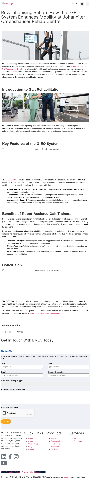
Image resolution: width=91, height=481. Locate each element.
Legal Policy (40, 472)
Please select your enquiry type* (12, 381)
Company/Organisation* (56, 372)
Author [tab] (20, 332)
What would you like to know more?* (14, 389)
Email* (50, 363)
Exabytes (67, 477)
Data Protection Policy (10, 472)
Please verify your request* (10, 407)
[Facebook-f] (10, 456)
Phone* (3, 372)
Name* (3, 363)
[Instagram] (16, 456)
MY (73, 3)
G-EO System (11, 180)
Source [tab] (8, 332)
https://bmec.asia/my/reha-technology (45, 313)
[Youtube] (4, 463)
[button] (82, 4)
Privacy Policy (28, 472)
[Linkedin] (4, 456)
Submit (6, 421)
